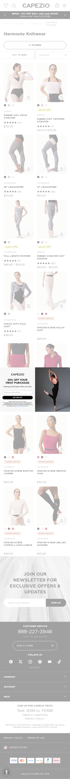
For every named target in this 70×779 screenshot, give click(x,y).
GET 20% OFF (17, 397)
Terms (26, 406)
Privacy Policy (20, 406)
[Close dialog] (68, 369)
